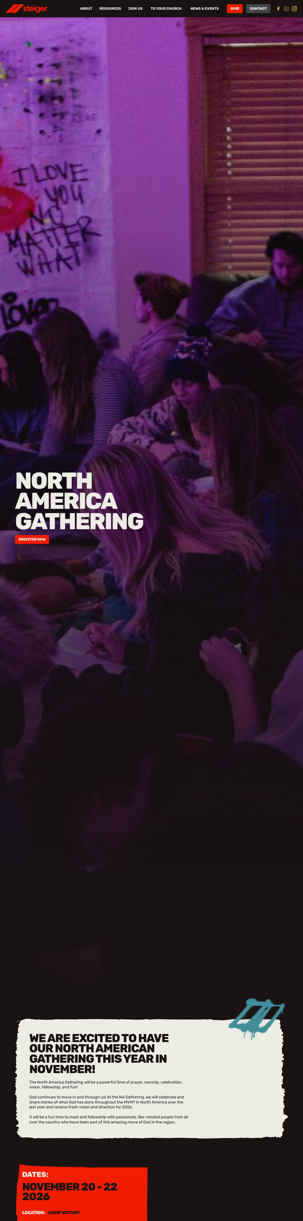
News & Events (205, 8)
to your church (166, 8)
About (86, 8)
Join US (135, 8)
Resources (110, 8)
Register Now (32, 539)
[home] (26, 9)
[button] (72, 8)
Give (234, 8)
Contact (258, 8)
